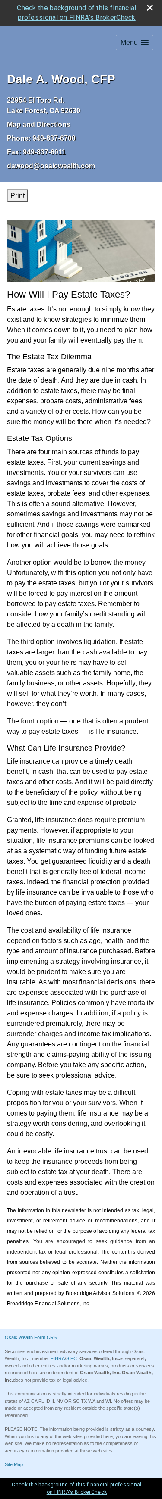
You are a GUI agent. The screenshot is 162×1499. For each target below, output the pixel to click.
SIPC (71, 1358)
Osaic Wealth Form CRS (31, 1337)
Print (17, 195)
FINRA (58, 1358)
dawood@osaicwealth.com (51, 166)
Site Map (14, 1464)
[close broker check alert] (149, 7)
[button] (134, 42)
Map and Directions (38, 124)
